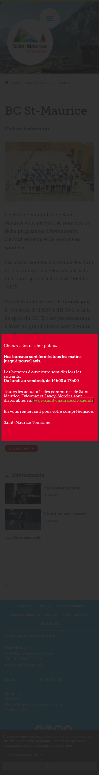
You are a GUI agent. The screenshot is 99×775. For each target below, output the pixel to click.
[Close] (92, 339)
